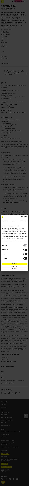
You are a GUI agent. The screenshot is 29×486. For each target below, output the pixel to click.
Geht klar (14, 263)
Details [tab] (14, 221)
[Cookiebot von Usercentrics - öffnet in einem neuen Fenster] (21, 217)
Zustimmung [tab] (5, 221)
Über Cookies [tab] (23, 221)
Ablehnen (14, 268)
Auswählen (14, 266)
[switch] (25, 250)
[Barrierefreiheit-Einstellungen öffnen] (26, 416)
